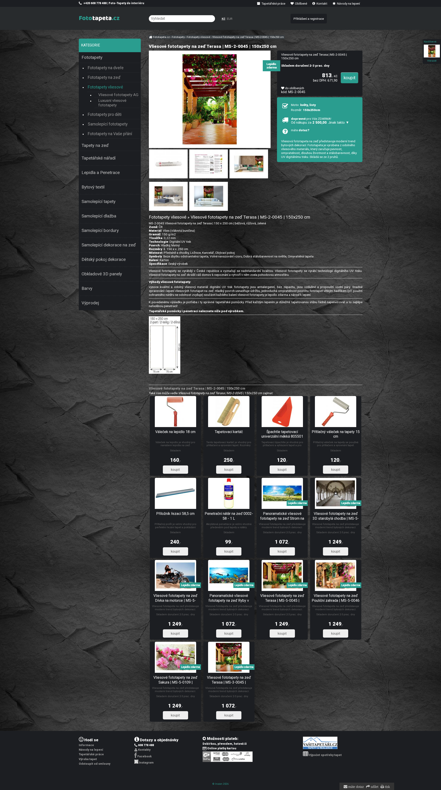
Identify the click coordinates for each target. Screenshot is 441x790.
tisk (387, 787)
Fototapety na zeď (104, 77)
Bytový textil (93, 187)
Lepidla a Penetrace (101, 172)
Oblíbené (300, 3)
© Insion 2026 (220, 783)
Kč (223, 18)
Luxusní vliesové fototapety (112, 102)
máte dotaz (355, 787)
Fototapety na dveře (106, 67)
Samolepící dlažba (99, 216)
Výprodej (90, 302)
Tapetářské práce (273, 3)
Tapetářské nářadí (99, 158)
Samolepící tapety (99, 201)
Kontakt (321, 3)
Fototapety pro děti (105, 114)
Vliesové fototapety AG (118, 94)
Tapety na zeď (95, 145)
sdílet (374, 787)
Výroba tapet (88, 759)
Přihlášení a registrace (309, 18)
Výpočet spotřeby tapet (325, 755)
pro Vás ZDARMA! (320, 121)
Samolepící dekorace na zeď (109, 245)
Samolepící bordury (100, 230)
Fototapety (92, 57)
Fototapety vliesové (105, 87)
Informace (86, 745)
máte (300, 130)
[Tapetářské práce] (320, 748)
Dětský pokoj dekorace (104, 259)
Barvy (87, 288)
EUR (229, 18)
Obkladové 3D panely (102, 274)
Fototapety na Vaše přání (110, 133)
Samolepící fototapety (107, 124)
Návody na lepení (348, 3)
